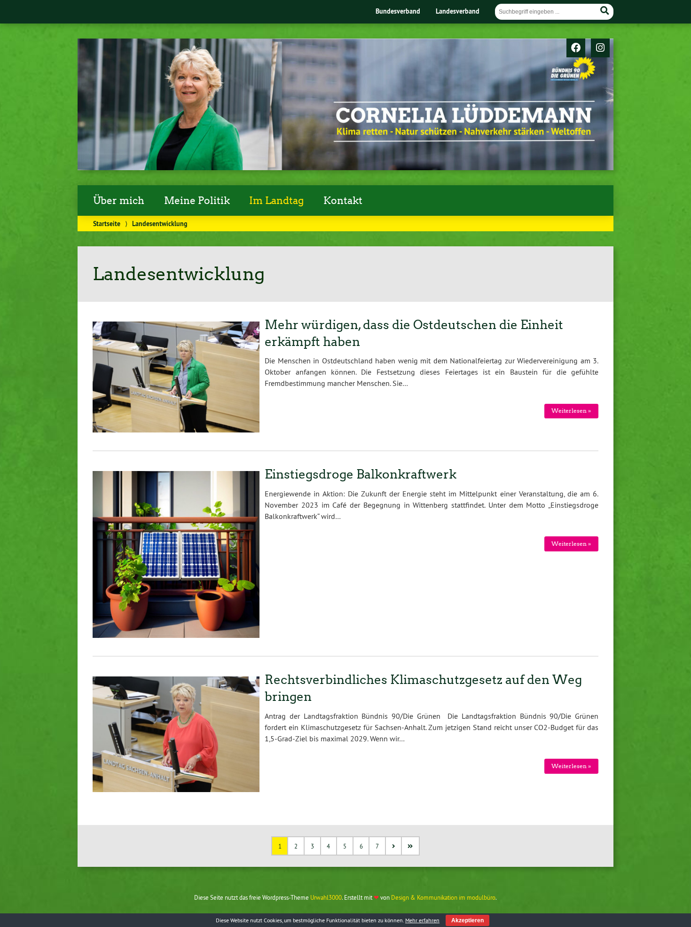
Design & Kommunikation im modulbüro (443, 897)
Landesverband (457, 11)
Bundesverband (398, 11)
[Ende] (411, 846)
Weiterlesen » (571, 410)
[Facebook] (575, 48)
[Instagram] (600, 48)
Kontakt (342, 201)
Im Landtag (276, 201)
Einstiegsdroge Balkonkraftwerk (360, 474)
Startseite (106, 223)
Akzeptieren (467, 920)
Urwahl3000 (326, 897)
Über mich (118, 201)
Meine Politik (197, 201)
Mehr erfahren (422, 920)
